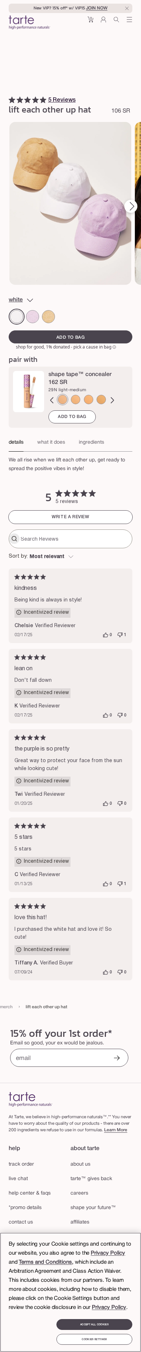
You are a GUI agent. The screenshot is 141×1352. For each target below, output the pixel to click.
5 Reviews (62, 100)
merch (6, 1007)
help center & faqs (30, 1193)
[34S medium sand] (75, 399)
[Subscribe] (117, 1059)
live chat (18, 1178)
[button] (90, 22)
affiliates (79, 1222)
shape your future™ (93, 1207)
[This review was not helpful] (120, 635)
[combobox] (70, 557)
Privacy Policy (108, 1253)
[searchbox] (76, 539)
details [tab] (16, 442)
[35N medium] (101, 399)
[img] (12, 100)
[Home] (30, 1099)
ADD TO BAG (72, 417)
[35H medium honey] (88, 399)
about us (80, 1164)
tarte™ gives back (91, 1178)
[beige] (48, 317)
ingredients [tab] (91, 442)
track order (21, 1164)
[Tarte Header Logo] (29, 23)
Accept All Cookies (94, 1324)
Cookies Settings (94, 1339)
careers (79, 1193)
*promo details (25, 1207)
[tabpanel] (70, 462)
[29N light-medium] (62, 399)
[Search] (116, 22)
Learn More (115, 1130)
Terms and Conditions (45, 1262)
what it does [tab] (51, 442)
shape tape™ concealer (80, 374)
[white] (17, 317)
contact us (21, 1222)
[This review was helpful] (105, 635)
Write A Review (70, 517)
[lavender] (32, 317)
